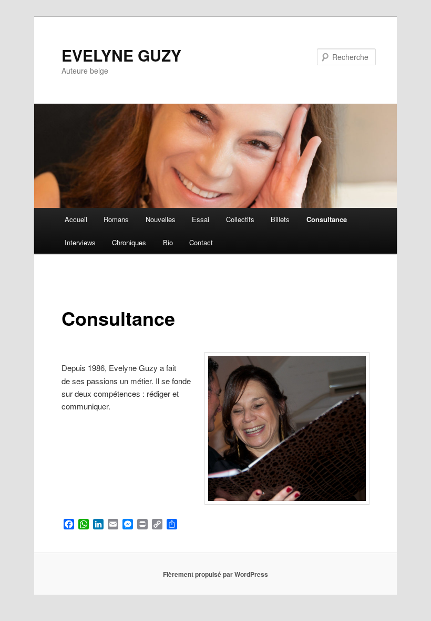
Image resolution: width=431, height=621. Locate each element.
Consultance (326, 219)
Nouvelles (161, 219)
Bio (168, 242)
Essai (200, 219)
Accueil (76, 219)
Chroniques (129, 242)
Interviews (80, 242)
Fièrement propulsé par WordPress (215, 574)
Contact (201, 242)
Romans (116, 219)
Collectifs (240, 219)
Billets (280, 219)
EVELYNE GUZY (121, 55)
